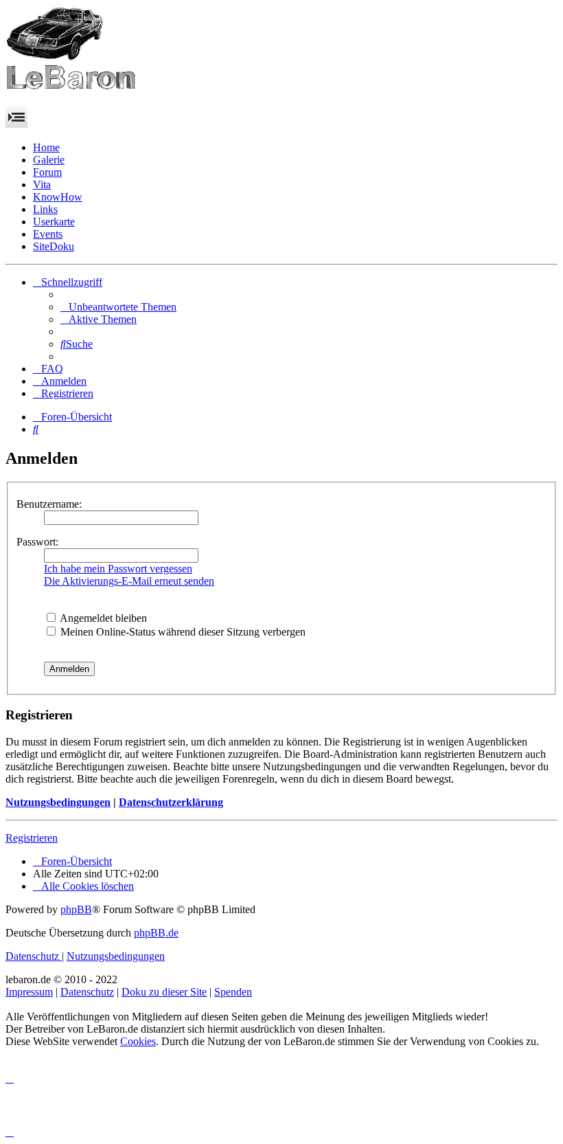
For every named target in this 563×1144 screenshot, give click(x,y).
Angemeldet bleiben (102, 618)
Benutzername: (49, 504)
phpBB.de (156, 933)
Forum (47, 172)
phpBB (76, 909)
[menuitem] (118, 307)
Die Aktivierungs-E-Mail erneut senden (129, 581)
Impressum (29, 992)
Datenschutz (87, 992)
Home (46, 147)
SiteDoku (53, 246)
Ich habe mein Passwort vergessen (118, 568)
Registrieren (31, 838)
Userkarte (54, 221)
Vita (42, 184)
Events (47, 234)
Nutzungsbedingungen (58, 802)
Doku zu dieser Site (164, 992)
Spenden (233, 992)
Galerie (49, 160)
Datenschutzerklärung (171, 802)
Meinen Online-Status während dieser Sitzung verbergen (182, 632)
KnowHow (57, 197)
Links (45, 209)
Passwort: (37, 542)
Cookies (138, 1041)
